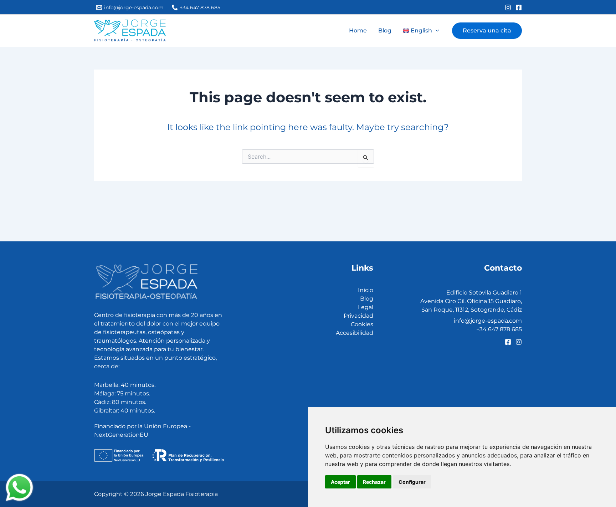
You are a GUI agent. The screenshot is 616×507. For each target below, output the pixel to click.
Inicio (365, 290)
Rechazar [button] (374, 482)
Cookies (362, 324)
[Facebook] (518, 7)
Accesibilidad (354, 332)
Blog (384, 30)
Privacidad (358, 315)
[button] (421, 31)
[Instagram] (508, 7)
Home (358, 30)
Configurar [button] (412, 482)
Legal (365, 307)
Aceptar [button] (340, 482)
